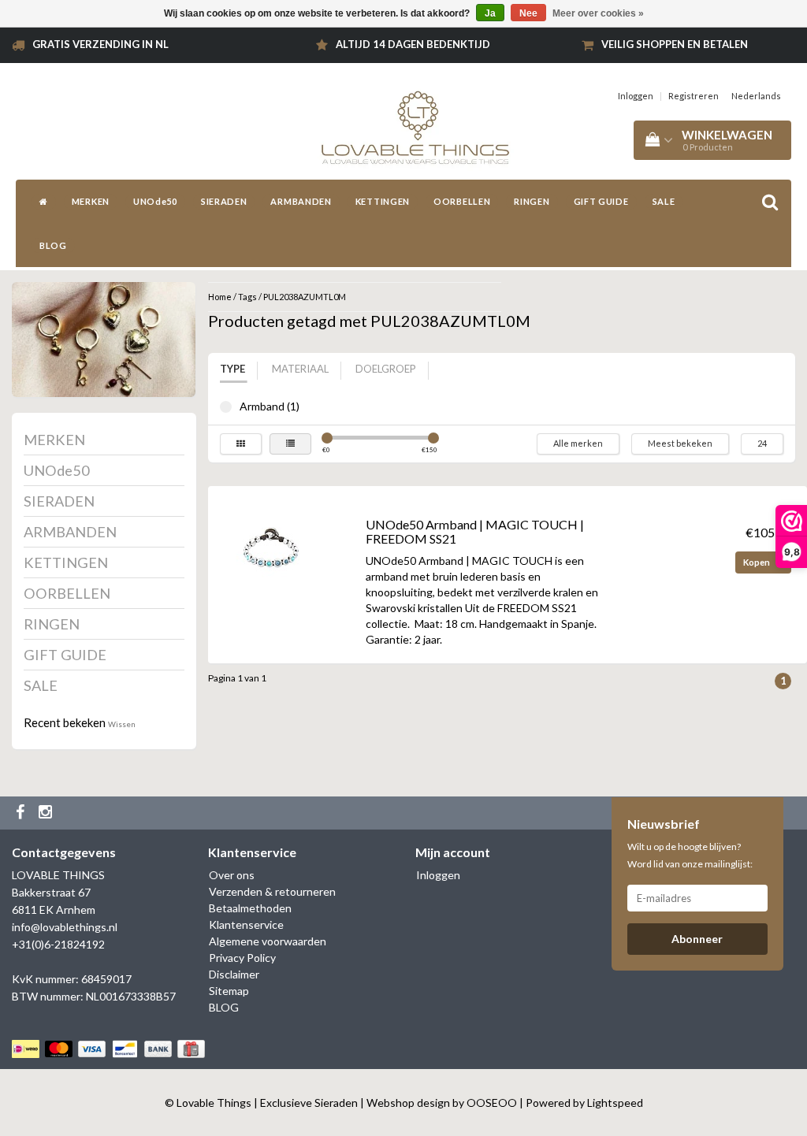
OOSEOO (492, 1102)
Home (220, 296)
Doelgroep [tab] (385, 368)
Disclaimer (234, 974)
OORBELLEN (461, 201)
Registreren (693, 96)
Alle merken (578, 443)
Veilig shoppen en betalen (674, 44)
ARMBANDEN (300, 201)
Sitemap (229, 990)
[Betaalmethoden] (110, 1049)
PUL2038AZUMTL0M (304, 296)
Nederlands (756, 96)
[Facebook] (22, 813)
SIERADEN (224, 201)
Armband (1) (226, 407)
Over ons (232, 875)
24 (762, 443)
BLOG (53, 245)
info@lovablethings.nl (64, 927)
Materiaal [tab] (300, 368)
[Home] (44, 202)
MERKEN (91, 201)
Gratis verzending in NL (100, 44)
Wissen (122, 724)
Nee (528, 13)
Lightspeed (615, 1102)
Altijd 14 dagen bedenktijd (413, 44)
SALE (664, 201)
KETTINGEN (382, 201)
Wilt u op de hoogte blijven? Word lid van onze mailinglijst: (690, 855)
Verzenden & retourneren (272, 891)
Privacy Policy (242, 957)
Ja (490, 13)
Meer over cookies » (598, 13)
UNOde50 (155, 201)
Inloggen (635, 96)
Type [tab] (232, 368)
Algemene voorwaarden (267, 941)
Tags (247, 296)
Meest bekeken (680, 443)
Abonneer (697, 938)
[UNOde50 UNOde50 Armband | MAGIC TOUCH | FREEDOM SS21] (271, 548)
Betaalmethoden (250, 908)
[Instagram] (47, 813)
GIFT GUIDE (601, 201)
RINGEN (531, 201)
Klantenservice (246, 924)
